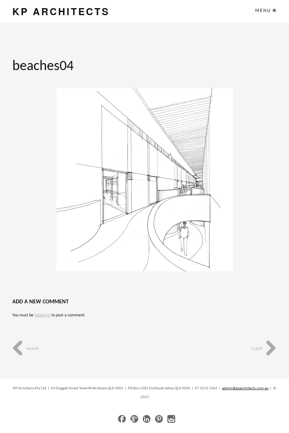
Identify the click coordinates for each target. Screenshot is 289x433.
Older (257, 349)
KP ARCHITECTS (61, 11)
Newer (32, 349)
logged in (42, 315)
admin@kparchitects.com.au (245, 388)
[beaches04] (144, 179)
